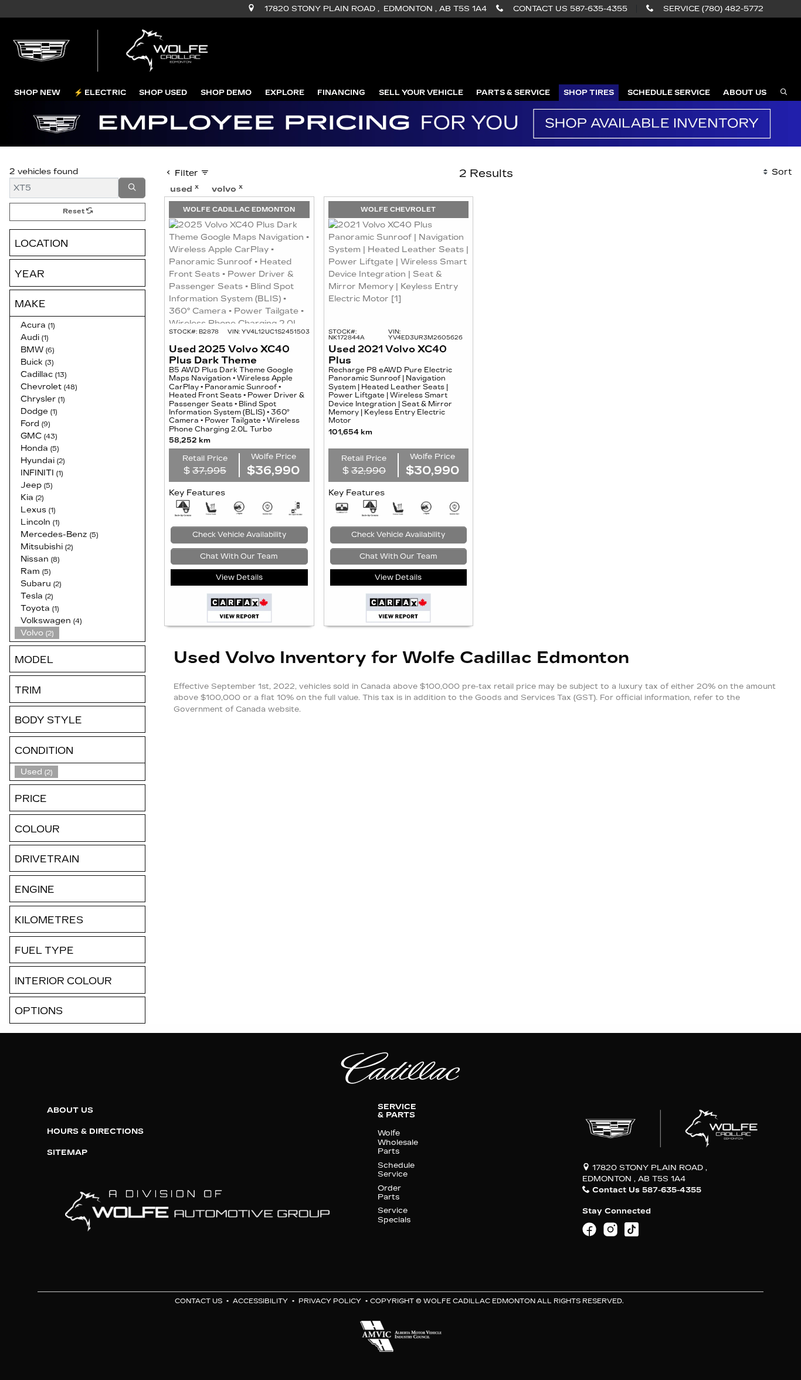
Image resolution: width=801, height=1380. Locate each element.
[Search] (131, 188)
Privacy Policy (329, 1301)
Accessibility (260, 1301)
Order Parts (389, 1192)
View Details (239, 577)
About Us (70, 1110)
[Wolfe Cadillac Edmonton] (112, 51)
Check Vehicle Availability (239, 535)
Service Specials (394, 1214)
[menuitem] (80, 772)
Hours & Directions (95, 1131)
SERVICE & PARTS (397, 1111)
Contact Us (198, 1301)
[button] (37, 92)
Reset (74, 211)
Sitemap (67, 1152)
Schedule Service (396, 1169)
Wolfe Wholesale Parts (398, 1142)
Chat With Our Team (239, 556)
